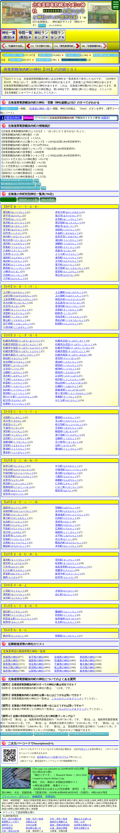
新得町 (15, 393)
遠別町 (67, 257)
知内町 (15, 389)
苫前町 (15, 445)
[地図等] (105, 117)
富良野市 (13, 535)
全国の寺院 (45, 55)
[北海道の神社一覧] (39, 108)
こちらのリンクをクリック (67, 698)
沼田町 (14, 490)
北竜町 (16, 542)
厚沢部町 (68, 222)
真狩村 (14, 563)
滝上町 (68, 421)
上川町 (15, 292)
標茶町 (67, 365)
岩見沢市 (67, 236)
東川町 (16, 518)
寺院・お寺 (79, 822)
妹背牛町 (68, 573)
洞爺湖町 (16, 442)
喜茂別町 (68, 306)
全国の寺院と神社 (14, 55)
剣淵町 (67, 323)
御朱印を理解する (58, 822)
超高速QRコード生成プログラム (52, 757)
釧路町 (14, 316)
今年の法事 (31, 825)
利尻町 (66, 615)
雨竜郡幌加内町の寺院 (105, 55)
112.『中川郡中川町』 (41, 46)
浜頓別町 (18, 511)
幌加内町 (69, 542)
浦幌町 (67, 243)
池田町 (66, 229)
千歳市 (12, 428)
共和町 (67, 309)
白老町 (15, 386)
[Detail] (28, 117)
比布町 (14, 521)
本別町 (67, 546)
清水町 (14, 375)
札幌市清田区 (21, 344)
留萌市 (12, 622)
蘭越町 (67, 611)
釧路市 (64, 313)
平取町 (15, 528)
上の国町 (69, 295)
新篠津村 (68, 389)
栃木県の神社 (87, 660)
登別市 (14, 494)
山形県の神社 (10, 660)
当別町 (15, 438)
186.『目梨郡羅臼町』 (92, 46)
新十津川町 (72, 393)
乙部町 (14, 275)
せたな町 (67, 400)
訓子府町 (17, 323)
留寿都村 (66, 618)
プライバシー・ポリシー (16, 796)
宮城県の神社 (61, 657)
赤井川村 (68, 212)
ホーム (42, 25)
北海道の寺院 (73, 55)
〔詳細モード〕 (9, 108)
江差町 (14, 250)
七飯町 (66, 476)
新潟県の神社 (36, 667)
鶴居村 (65, 431)
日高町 (66, 518)
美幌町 (66, 525)
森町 (10, 577)
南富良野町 (72, 566)
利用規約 (50, 796)
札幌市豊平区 (22, 351)
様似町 (14, 358)
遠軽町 (15, 257)
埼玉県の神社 (36, 664)
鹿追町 (67, 362)
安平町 (14, 229)
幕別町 (15, 559)
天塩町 (14, 435)
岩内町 (15, 236)
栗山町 (15, 320)
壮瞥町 (15, 403)
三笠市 (12, 566)
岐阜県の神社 (87, 671)
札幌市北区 (71, 340)
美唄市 (64, 521)
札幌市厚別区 (22, 340)
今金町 (67, 233)
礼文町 (66, 622)
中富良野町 (19, 476)
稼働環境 (37, 796)
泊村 (64, 445)
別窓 (36, 180)
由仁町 (65, 594)
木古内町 (16, 302)
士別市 (12, 368)
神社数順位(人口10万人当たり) (17, 184)
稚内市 (14, 635)
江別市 (12, 254)
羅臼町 (14, 611)
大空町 (67, 261)
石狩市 (13, 233)
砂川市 (13, 400)
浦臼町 (67, 240)
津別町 (14, 431)
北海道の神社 (43, 60)
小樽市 (12, 271)
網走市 (65, 226)
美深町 (14, 525)
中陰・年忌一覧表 (34, 819)
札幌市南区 (72, 355)
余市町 (14, 598)
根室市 (64, 490)
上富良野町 (19, 299)
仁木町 (65, 483)
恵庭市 (64, 250)
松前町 (67, 563)
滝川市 (13, 421)
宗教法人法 (31, 822)
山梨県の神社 (36, 671)
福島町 (67, 532)
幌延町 (15, 546)
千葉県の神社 (61, 664)
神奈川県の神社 (11, 667)
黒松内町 (70, 320)
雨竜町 (15, 247)
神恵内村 (68, 299)
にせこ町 (67, 487)
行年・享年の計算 (10, 831)
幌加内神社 (13, 117)
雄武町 (14, 261)
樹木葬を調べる (33, 828)
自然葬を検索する (82, 825)
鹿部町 (14, 365)
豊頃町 (67, 448)
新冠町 (16, 483)
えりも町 (67, 254)
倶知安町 (69, 316)
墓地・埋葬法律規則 (60, 825)
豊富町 (15, 452)
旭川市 (66, 215)
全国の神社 (16, 60)
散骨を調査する (81, 828)
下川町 (15, 379)
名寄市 (12, 480)
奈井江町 (15, 466)
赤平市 (13, 215)
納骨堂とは (7, 825)
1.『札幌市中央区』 (14, 46)
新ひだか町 (19, 396)
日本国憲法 (7, 828)
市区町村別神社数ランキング (16, 180)
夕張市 (65, 591)
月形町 (67, 428)
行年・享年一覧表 (58, 819)
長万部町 (70, 268)
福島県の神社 (36, 660)
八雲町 (14, 591)
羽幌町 (66, 507)
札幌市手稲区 (73, 347)
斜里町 (14, 382)
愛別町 (15, 212)
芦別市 (13, 219)
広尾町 (66, 528)
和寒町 (67, 635)
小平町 (14, 278)
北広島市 (68, 302)
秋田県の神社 (87, 657)
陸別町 (15, 615)
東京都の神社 (87, 664)
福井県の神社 (10, 671)
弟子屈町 (68, 435)
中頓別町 (18, 473)
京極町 (16, 309)
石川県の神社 (87, 667)
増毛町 (66, 559)
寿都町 (66, 396)
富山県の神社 (61, 667)
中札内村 (17, 469)
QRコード (85, 749)
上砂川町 (18, 295)
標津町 (66, 368)
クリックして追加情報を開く (19, 812)
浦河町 (15, 243)
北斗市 (64, 539)
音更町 (67, 271)
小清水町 (16, 327)
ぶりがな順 (8, 199)
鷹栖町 (66, 417)
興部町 (15, 268)
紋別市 (65, 577)
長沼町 (67, 473)
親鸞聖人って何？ (10, 822)
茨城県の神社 (61, 660)
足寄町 (67, 219)
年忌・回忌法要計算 (11, 819)
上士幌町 (69, 292)
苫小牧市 (67, 442)
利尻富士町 (19, 618)
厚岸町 (15, 222)
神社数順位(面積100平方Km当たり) (20, 187)
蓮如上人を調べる (82, 819)
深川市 (13, 532)
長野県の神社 (61, 671)
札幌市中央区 (23, 347)
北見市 (12, 306)
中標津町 (69, 469)
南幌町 (67, 480)
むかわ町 (15, 570)
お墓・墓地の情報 (58, 828)
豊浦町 (15, 448)
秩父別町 (69, 424)
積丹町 (68, 379)
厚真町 (14, 226)
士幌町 (14, 372)
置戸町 (66, 264)
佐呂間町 (15, 362)
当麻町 (66, 438)
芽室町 (14, 573)
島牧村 (66, 372)
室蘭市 (65, 570)
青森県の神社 (10, 657)
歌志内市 (15, 240)
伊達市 (11, 424)
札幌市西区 (71, 351)
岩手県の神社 (36, 657)
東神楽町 (70, 514)
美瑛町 (14, 514)
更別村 (66, 358)
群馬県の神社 (10, 664)
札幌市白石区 (74, 344)
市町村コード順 (28, 199)
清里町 (15, 313)
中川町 (67, 466)
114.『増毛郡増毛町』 (65, 46)
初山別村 (69, 382)
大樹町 (14, 417)
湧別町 (15, 594)
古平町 (67, 535)
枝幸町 (66, 247)
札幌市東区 (20, 355)
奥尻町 (15, 264)
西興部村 (17, 487)
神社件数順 (48, 199)
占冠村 (67, 375)
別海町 (15, 539)
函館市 (13, 507)
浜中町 (67, 511)
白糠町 (67, 386)
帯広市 (65, 275)
